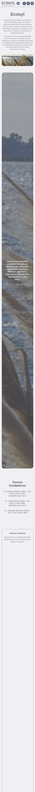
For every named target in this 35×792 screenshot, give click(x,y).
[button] (18, 3)
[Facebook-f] (24, 3)
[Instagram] (28, 3)
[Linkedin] (32, 3)
